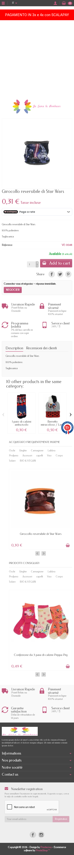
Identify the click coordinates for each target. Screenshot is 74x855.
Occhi (12, 450)
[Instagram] (41, 835)
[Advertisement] (37, 59)
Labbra (51, 450)
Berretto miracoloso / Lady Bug (52, 424)
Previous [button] (37, 553)
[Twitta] (60, 274)
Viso (49, 455)
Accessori (27, 455)
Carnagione (37, 450)
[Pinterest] (68, 274)
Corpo (59, 455)
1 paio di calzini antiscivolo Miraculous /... (21, 424)
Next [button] (43, 553)
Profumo (13, 455)
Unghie (23, 450)
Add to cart (59, 263)
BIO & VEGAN (28, 460)
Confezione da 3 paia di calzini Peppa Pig (41, 655)
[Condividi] (51, 274)
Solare (12, 460)
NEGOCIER (13, 289)
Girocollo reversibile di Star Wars (40, 534)
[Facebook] (33, 835)
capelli (39, 455)
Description (14, 348)
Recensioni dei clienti (41, 348)
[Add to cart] (68, 545)
